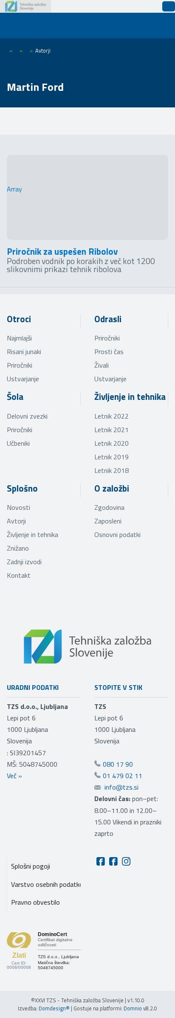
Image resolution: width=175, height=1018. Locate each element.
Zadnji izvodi (24, 562)
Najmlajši (19, 338)
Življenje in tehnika (130, 396)
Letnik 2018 (111, 470)
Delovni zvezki (27, 416)
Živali (101, 365)
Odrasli (107, 319)
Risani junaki (24, 351)
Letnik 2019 (111, 457)
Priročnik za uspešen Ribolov (62, 251)
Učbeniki (18, 443)
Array (14, 189)
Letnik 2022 (111, 416)
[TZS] (25, 6)
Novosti (18, 507)
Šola (15, 396)
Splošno (22, 488)
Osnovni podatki (117, 534)
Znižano (18, 548)
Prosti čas (109, 351)
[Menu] (21, 25)
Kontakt (19, 575)
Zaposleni (107, 521)
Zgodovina (109, 507)
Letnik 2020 (111, 443)
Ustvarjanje (23, 379)
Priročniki (19, 365)
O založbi (111, 488)
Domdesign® (54, 1008)
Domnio (133, 1008)
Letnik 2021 (111, 430)
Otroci (19, 319)
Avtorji (16, 521)
